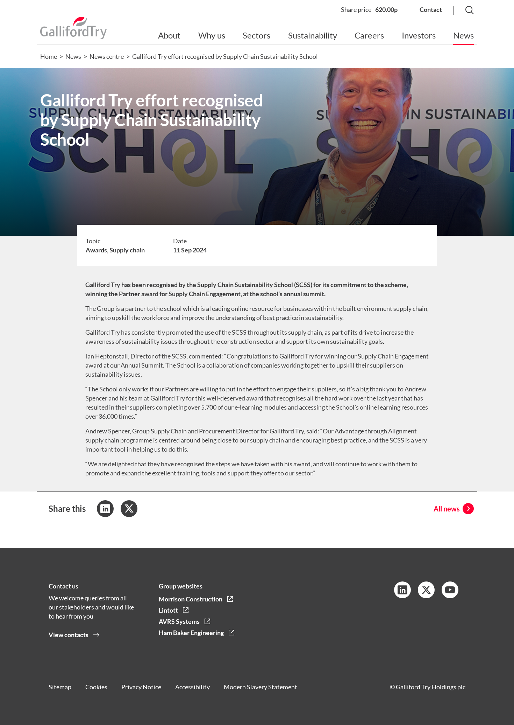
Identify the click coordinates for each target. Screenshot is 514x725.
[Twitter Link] (426, 589)
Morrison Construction (190, 599)
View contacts (68, 635)
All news (447, 508)
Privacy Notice (141, 687)
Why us (211, 35)
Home (48, 56)
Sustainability (312, 35)
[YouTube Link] (450, 589)
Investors (419, 35)
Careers (369, 35)
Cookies (96, 687)
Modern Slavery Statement (260, 687)
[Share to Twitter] (129, 508)
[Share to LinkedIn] (105, 508)
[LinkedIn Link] (402, 589)
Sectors (256, 35)
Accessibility (192, 687)
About (169, 35)
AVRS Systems (179, 621)
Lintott (168, 610)
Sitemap (60, 687)
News (463, 35)
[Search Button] (462, 11)
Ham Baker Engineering (191, 632)
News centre (107, 56)
